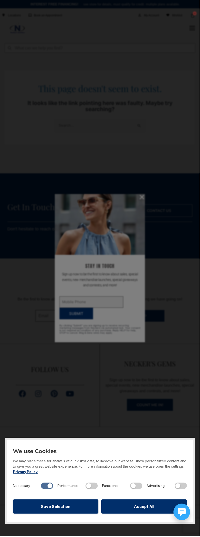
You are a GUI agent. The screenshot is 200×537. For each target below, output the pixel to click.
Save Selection (55, 506)
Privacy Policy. (25, 472)
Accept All (144, 506)
